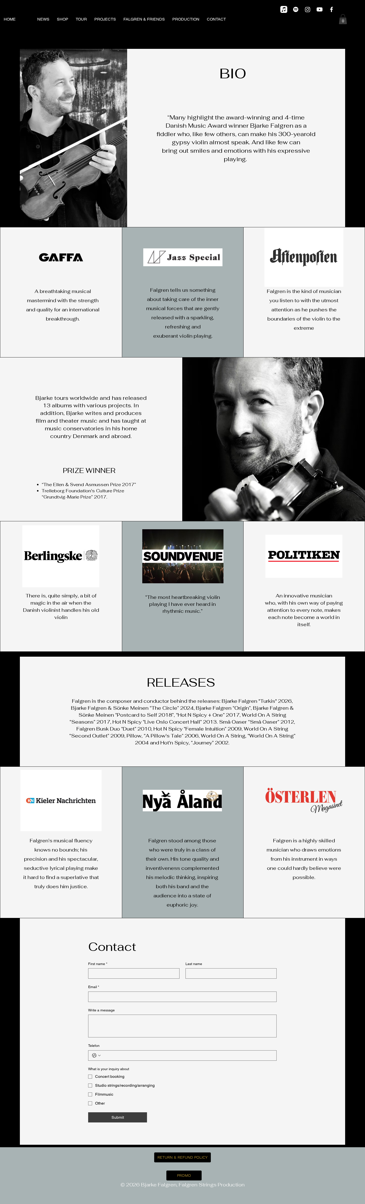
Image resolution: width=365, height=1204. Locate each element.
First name (97, 964)
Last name (193, 964)
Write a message (101, 1010)
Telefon (94, 1046)
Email (93, 987)
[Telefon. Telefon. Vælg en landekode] (96, 1055)
